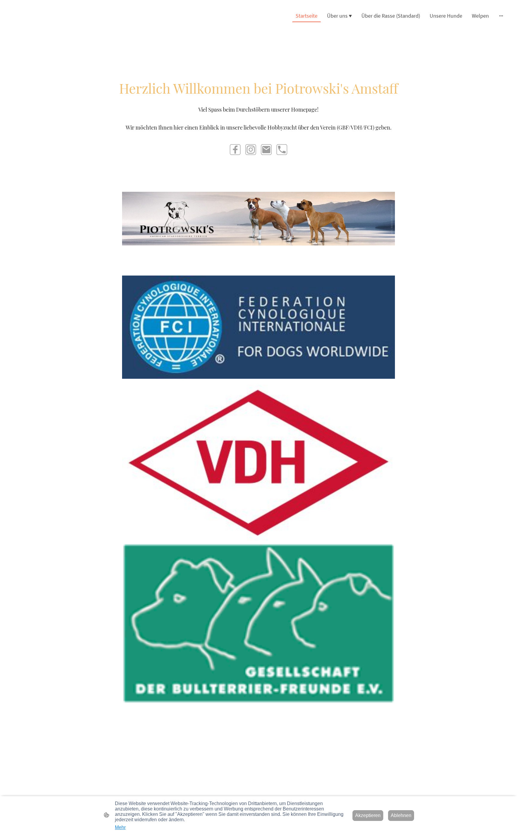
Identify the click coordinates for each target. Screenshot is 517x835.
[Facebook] (235, 149)
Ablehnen (401, 815)
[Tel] (281, 149)
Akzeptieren (368, 815)
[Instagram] (250, 149)
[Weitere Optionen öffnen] (501, 16)
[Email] (266, 149)
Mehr (120, 827)
